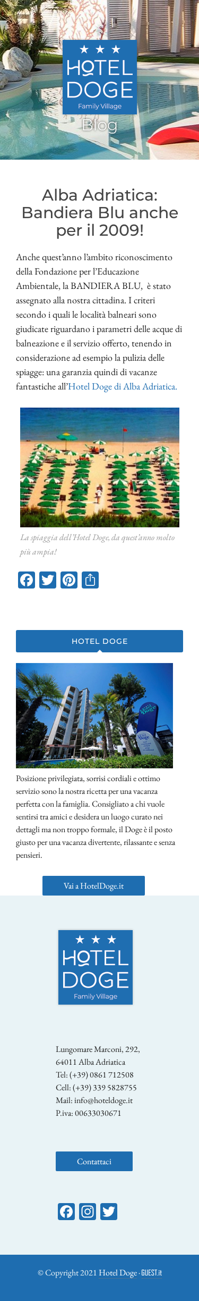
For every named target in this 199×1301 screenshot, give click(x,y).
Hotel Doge (118, 1272)
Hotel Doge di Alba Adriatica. (122, 386)
